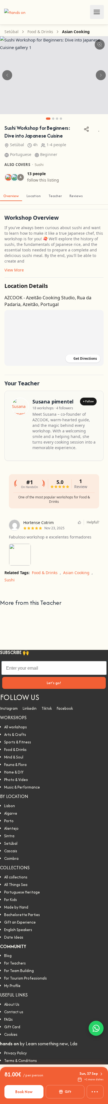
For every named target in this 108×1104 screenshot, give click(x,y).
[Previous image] (7, 75)
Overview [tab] (11, 196)
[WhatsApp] (96, 1028)
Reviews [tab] (76, 196)
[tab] (48, 119)
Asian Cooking (76, 31)
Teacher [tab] (55, 196)
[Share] (86, 129)
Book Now (23, 1092)
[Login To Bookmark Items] (99, 129)
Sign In (84, 12)
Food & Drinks (40, 31)
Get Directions (85, 358)
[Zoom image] (100, 45)
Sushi (39, 164)
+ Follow (88, 401)
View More (14, 270)
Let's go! (54, 683)
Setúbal (11, 31)
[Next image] (101, 75)
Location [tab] (34, 196)
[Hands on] (14, 12)
